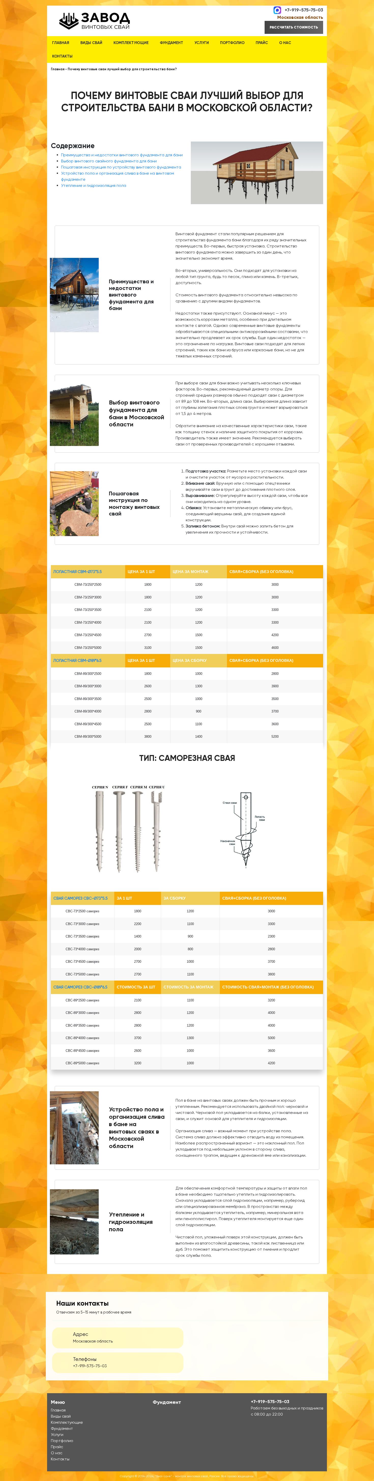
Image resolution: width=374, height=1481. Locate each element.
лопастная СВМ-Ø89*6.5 (77, 660)
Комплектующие (131, 42)
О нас (285, 42)
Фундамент (171, 42)
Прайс (262, 42)
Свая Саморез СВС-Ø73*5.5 (80, 898)
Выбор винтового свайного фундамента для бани (109, 161)
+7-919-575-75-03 (304, 9)
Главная (60, 42)
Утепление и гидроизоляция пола (93, 185)
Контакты (62, 56)
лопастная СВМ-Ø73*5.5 (77, 571)
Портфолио (232, 42)
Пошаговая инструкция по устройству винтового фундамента (121, 167)
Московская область (300, 17)
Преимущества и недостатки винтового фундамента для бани (122, 154)
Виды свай (91, 42)
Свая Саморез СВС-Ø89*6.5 (80, 987)
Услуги (201, 42)
